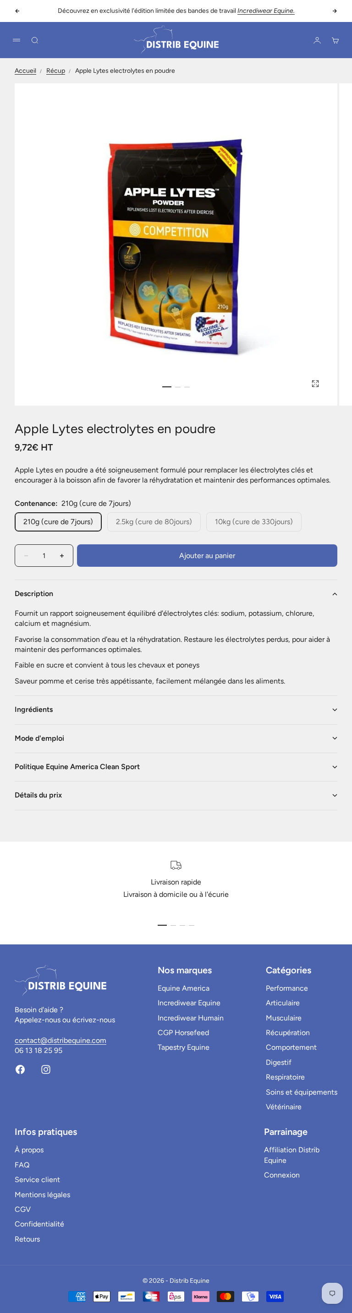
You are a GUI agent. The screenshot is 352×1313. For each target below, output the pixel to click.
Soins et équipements (301, 1092)
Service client (37, 1179)
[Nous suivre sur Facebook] (20, 1069)
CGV (23, 1209)
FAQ (22, 1165)
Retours (27, 1239)
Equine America (183, 988)
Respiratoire (285, 1077)
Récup (55, 71)
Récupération (288, 1032)
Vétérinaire (284, 1106)
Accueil (25, 71)
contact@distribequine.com (60, 1040)
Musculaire (284, 1018)
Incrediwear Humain (191, 1018)
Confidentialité (39, 1224)
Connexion (282, 1175)
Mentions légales (42, 1194)
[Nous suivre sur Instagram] (45, 1069)
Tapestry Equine (183, 1047)
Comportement (291, 1047)
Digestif (279, 1062)
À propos (29, 1149)
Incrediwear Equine (189, 1002)
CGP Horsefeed (183, 1032)
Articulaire (283, 1002)
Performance (287, 988)
